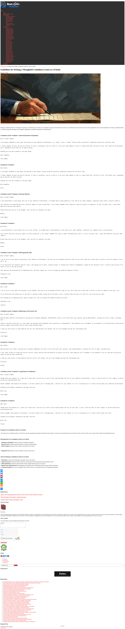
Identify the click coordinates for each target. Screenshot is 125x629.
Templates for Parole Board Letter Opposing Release (14, 593)
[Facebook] (62, 470)
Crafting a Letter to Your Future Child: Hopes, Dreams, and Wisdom (17, 609)
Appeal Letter (8, 50)
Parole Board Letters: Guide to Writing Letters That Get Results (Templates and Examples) (21, 582)
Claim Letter (8, 61)
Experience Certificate (10, 16)
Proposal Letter (9, 43)
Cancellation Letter (10, 31)
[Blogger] (62, 487)
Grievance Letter (9, 54)
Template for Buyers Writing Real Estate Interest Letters (14, 620)
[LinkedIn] (62, 481)
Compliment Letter (9, 59)
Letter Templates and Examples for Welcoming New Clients (15, 611)
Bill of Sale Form (9, 19)
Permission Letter (9, 42)
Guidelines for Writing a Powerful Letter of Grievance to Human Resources (18, 608)
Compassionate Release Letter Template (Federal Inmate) (15, 596)
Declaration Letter (9, 51)
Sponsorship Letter (9, 36)
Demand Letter (9, 49)
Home (4, 12)
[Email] (62, 474)
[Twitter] (62, 472)
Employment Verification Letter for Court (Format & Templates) (16, 595)
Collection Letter (9, 53)
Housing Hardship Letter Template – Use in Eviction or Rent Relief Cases (18, 594)
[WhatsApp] (62, 483)
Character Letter (9, 35)
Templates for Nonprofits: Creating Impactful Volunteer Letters (16, 602)
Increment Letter (9, 60)
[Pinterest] (62, 476)
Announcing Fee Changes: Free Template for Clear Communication (17, 603)
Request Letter (9, 28)
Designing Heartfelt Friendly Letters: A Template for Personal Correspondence (19, 621)
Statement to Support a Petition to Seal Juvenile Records (14, 591)
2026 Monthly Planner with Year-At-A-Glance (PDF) (14, 586)
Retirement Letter (9, 33)
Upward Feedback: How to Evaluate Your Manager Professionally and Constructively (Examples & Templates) (26, 581)
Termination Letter (9, 32)
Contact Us (5, 64)
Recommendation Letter (8, 13)
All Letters (5, 26)
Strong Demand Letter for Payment (10, 616)
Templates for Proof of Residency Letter (11, 592)
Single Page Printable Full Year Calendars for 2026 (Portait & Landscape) (18, 587)
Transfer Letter (9, 44)
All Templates (6, 15)
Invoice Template (9, 23)
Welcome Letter (9, 45)
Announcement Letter (10, 56)
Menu (2, 10)
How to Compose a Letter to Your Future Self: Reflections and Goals (17, 619)
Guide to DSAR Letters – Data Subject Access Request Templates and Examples (19, 599)
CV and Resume (9, 21)
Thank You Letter (9, 29)
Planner (7, 22)
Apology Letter (9, 39)
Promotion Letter (9, 57)
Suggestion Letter (9, 58)
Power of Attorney (9, 17)
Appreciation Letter (10, 38)
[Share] (62, 489)
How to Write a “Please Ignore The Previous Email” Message (15, 584)
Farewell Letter (9, 46)
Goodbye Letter (9, 47)
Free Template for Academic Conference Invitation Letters (15, 605)
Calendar (7, 25)
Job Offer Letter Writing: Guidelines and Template (13, 613)
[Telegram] (62, 479)
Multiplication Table (10, 24)
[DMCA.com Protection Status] (4, 550)
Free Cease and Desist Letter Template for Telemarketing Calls (16, 607)
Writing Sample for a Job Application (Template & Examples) (15, 585)
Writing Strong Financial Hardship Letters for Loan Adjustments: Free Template (19, 612)
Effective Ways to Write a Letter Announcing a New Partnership (16, 601)
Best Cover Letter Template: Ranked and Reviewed (13, 589)
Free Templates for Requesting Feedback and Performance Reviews (17, 614)
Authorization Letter (10, 37)
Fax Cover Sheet (9, 18)
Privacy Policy (6, 561)
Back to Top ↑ (3, 627)
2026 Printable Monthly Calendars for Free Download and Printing (17, 588)
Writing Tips (5, 66)
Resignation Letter (9, 30)
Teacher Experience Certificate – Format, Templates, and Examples (17, 600)
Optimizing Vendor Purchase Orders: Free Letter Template (15, 618)
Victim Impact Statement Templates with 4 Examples (14, 598)
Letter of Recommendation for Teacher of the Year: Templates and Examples (19, 606)
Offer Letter (8, 40)
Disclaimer (5, 63)
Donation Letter (9, 52)
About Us (5, 558)
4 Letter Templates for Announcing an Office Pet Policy (14, 615)
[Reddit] (62, 485)
